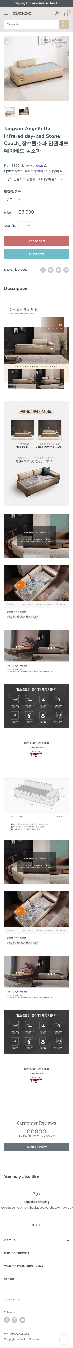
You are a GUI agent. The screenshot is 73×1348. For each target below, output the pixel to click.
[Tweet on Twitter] (58, 270)
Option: (35, 171)
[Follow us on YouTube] (22, 1320)
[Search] (64, 24)
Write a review (36, 1146)
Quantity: (10, 225)
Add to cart (36, 241)
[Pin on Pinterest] (51, 270)
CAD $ (10, 1299)
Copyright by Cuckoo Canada (21, 1339)
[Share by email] (66, 270)
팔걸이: (12, 191)
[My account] (57, 13)
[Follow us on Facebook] (7, 1320)
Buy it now (36, 254)
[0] (65, 13)
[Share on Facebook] (43, 270)
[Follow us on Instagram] (14, 1320)
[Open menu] (6, 13)
